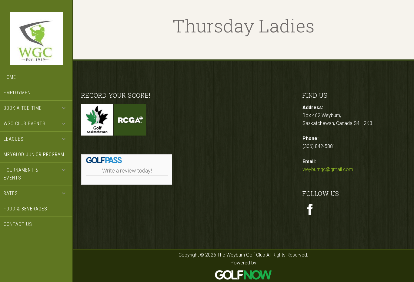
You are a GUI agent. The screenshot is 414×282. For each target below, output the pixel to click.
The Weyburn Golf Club (36, 39)
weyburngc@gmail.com (327, 169)
